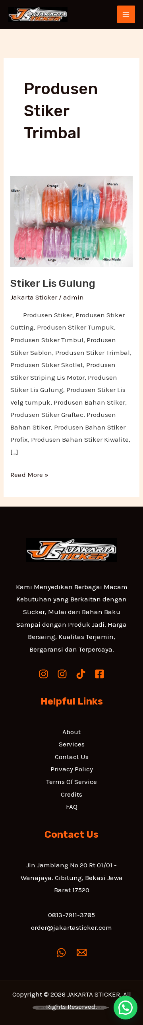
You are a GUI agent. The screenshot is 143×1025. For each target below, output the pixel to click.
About (71, 732)
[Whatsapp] (61, 952)
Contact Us (72, 757)
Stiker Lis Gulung (52, 283)
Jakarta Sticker (33, 297)
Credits (71, 794)
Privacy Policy (71, 769)
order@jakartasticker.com (71, 927)
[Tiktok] (81, 674)
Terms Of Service (71, 782)
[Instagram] (43, 674)
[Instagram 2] (62, 674)
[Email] (82, 952)
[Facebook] (99, 674)
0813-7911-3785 (71, 915)
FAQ (71, 806)
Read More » (29, 474)
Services (72, 744)
